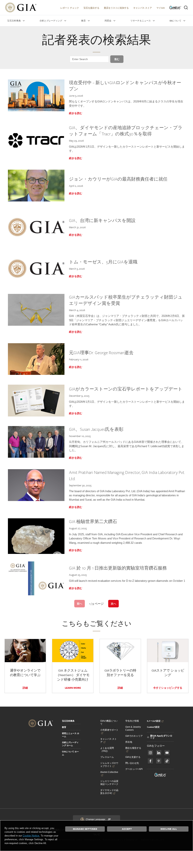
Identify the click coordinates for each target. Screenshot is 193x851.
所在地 (128, 742)
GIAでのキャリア (134, 736)
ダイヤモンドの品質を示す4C (109, 792)
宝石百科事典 (68, 721)
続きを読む (75, 113)
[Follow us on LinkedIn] (158, 752)
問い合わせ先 (132, 763)
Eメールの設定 (154, 720)
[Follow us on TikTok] (167, 761)
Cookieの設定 (153, 726)
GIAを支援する (132, 757)
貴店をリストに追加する (116, 7)
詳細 (25, 688)
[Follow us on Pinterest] (158, 761)
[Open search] (186, 7)
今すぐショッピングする (167, 688)
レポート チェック (69, 7)
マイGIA (160, 7)
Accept (127, 828)
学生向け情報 (132, 721)
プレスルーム (107, 757)
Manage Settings (85, 828)
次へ (113, 603)
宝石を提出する (91, 7)
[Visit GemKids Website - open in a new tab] (160, 775)
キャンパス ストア (142, 7)
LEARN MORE (73, 688)
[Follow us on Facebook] (150, 752)
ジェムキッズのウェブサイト (109, 764)
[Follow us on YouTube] (167, 752)
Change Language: (98, 819)
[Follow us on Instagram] (150, 761)
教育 (64, 727)
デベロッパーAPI (133, 769)
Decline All (169, 828)
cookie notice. (31, 835)
